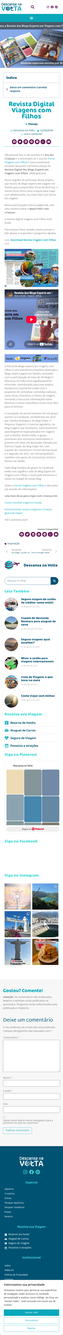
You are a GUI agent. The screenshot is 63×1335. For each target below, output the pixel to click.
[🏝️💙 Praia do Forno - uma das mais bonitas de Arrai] (45, 896)
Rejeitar (31, 1328)
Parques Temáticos (14, 1207)
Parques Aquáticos (14, 1203)
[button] (32, 7)
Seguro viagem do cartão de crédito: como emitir (38, 600)
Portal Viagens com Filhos (29, 486)
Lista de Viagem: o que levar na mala (37, 678)
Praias (8, 1212)
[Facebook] (52, 7)
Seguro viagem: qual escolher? (35, 640)
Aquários (9, 1189)
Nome (7, 1078)
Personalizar (31, 1320)
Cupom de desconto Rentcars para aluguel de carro (38, 621)
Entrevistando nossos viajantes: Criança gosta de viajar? (28, 511)
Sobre (8, 1266)
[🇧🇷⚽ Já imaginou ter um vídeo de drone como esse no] (45, 924)
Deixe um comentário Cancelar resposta (28, 89)
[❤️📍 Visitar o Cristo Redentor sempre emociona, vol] (18, 952)
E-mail (7, 1091)
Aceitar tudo (31, 1313)
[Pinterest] (56, 7)
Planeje (33, 124)
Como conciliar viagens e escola (23, 503)
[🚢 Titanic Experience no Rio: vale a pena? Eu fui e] (18, 896)
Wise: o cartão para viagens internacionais (37, 659)
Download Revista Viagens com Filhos (33, 240)
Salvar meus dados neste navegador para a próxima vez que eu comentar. (28, 1122)
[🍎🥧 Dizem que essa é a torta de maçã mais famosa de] (45, 952)
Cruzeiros (10, 1194)
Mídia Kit (9, 1270)
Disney (8, 1198)
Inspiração (13, 544)
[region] (31, 1307)
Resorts (9, 1217)
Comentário (11, 1038)
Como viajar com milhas (38, 696)
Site (5, 1104)
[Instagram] (48, 7)
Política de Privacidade (16, 1275)
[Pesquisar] (54, 581)
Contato (9, 1279)
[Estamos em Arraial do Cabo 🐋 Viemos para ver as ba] (18, 924)
